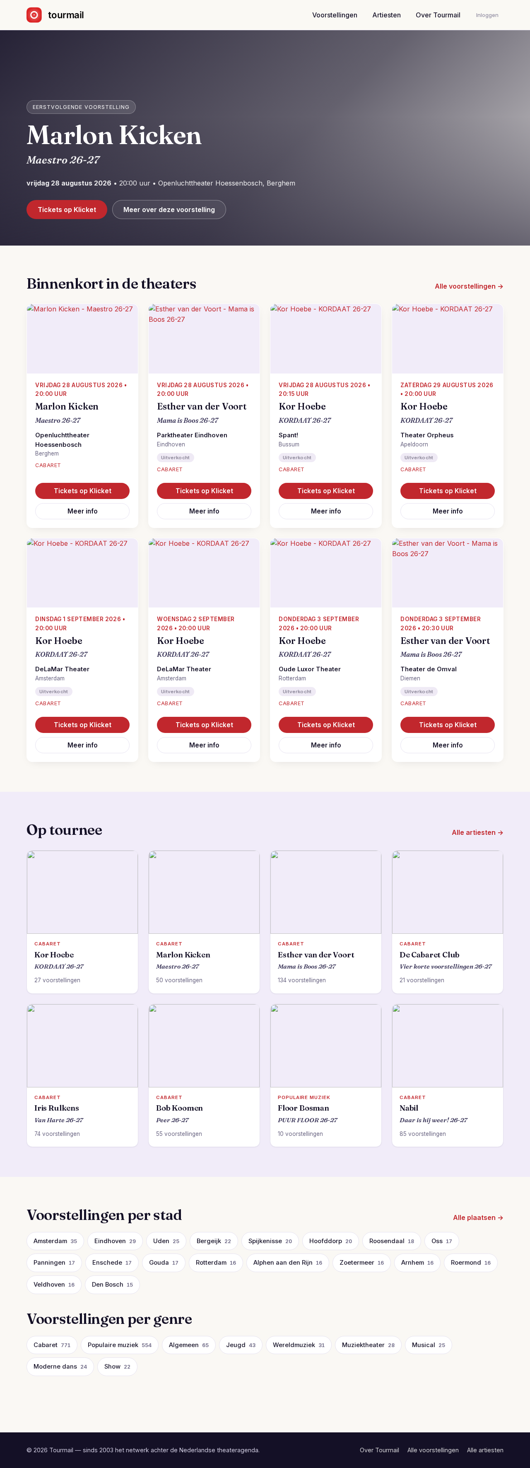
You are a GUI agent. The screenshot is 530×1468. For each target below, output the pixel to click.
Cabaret (48, 465)
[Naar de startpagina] (62, 15)
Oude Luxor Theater (310, 669)
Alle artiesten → (478, 832)
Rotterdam (292, 678)
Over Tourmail (438, 15)
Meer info (82, 511)
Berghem (47, 453)
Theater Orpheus (426, 435)
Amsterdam (50, 678)
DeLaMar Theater (62, 669)
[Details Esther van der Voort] (204, 339)
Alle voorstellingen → (469, 286)
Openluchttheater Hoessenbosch (62, 439)
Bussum (289, 444)
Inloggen (487, 15)
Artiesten (386, 15)
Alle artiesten (485, 1450)
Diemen (410, 678)
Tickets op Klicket (67, 209)
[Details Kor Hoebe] (325, 339)
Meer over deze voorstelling (169, 209)
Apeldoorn (414, 444)
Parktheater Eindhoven (192, 435)
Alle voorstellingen (433, 1450)
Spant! (288, 435)
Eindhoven (171, 444)
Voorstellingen (334, 15)
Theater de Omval (428, 669)
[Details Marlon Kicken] (82, 339)
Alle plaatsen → (478, 1217)
